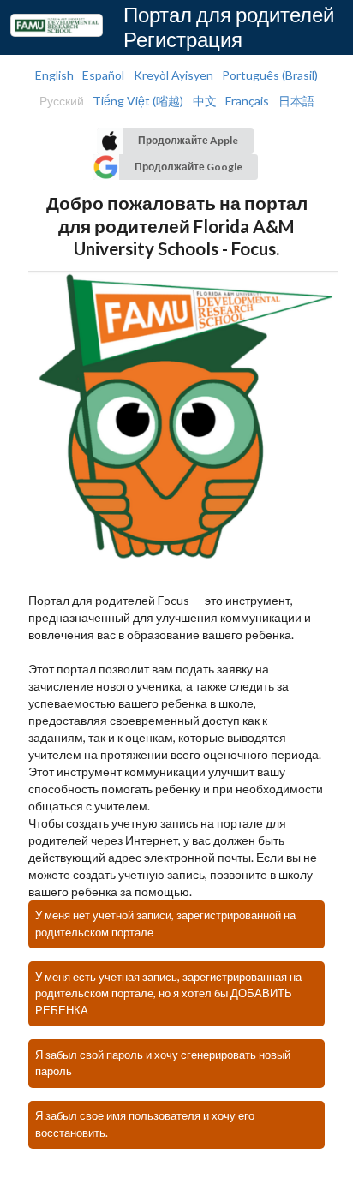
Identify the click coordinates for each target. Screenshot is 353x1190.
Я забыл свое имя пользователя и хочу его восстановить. (144, 1124)
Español (103, 75)
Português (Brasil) (270, 75)
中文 (205, 100)
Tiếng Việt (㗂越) (138, 100)
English (54, 75)
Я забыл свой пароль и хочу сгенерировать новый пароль (162, 1063)
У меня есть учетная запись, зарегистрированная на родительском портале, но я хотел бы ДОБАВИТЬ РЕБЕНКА (168, 994)
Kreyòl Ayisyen (173, 75)
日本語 (296, 100)
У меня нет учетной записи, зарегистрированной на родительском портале (165, 923)
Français (247, 100)
